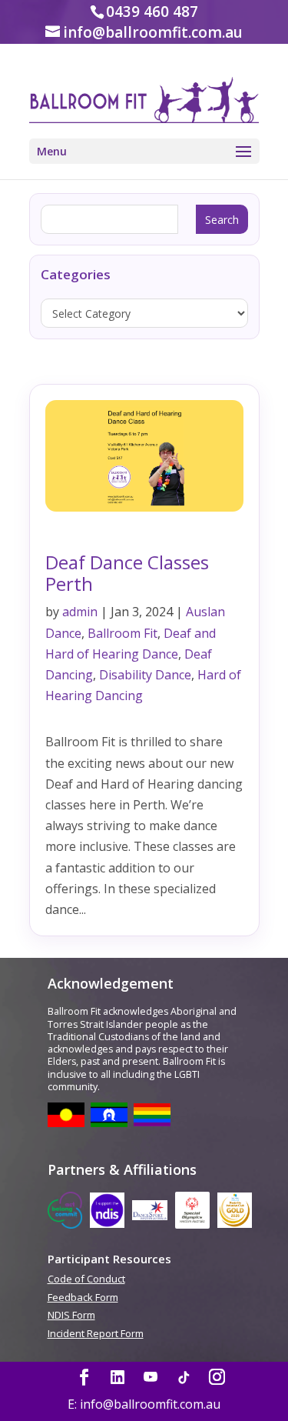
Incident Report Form (96, 1334)
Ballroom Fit (122, 633)
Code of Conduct (86, 1279)
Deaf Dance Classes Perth (127, 572)
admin (80, 611)
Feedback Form (83, 1298)
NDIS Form (71, 1315)
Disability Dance (145, 674)
